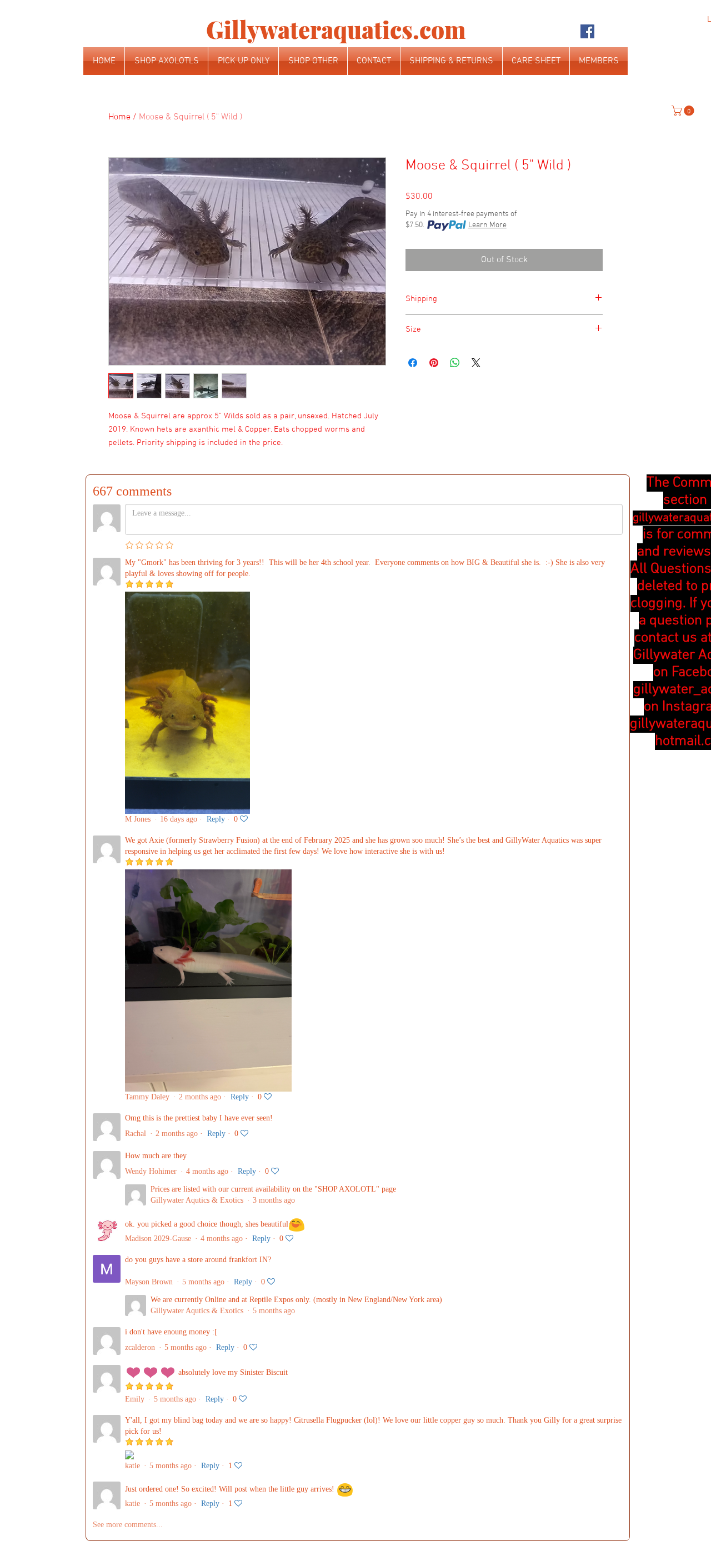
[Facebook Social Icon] (587, 31)
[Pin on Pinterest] (433, 362)
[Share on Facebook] (412, 362)
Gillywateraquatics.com (335, 29)
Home (119, 117)
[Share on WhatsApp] (455, 362)
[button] (684, 111)
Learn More (487, 225)
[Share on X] (476, 362)
